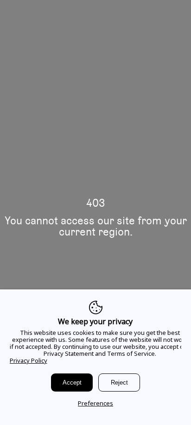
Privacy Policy (28, 360)
